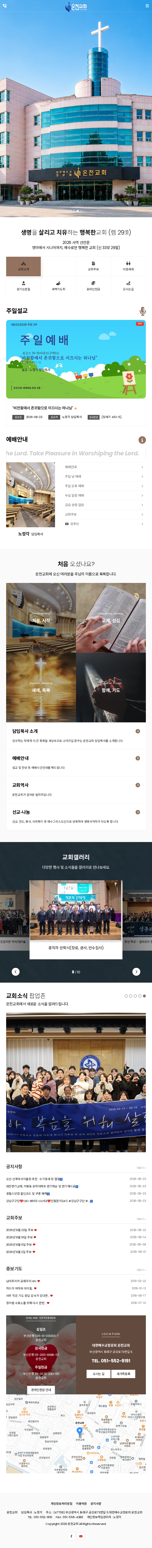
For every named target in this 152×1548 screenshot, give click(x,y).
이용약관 (81, 1504)
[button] (71, 211)
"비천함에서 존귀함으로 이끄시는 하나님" (42, 408)
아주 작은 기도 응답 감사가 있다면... (27, 1296)
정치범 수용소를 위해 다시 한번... (26, 1303)
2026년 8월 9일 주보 (19, 1245)
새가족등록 (43, 622)
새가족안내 (113, 622)
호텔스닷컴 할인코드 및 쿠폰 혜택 (26, 1194)
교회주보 (71, 514)
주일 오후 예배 (74, 486)
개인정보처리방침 (61, 1504)
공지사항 (95, 1504)
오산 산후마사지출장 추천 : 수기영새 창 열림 (33, 1179)
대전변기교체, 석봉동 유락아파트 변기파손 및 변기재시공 (40, 1186)
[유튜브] (81, 1536)
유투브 (74, 524)
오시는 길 (98, 1374)
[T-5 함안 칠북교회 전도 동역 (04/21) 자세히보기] (76, 1082)
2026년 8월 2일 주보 (19, 1252)
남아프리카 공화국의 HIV (21, 1281)
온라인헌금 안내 (41, 1390)
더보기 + (141, 1168)
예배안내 (71, 467)
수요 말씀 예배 (74, 495)
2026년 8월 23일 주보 (19, 1230)
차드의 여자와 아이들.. (19, 1288)
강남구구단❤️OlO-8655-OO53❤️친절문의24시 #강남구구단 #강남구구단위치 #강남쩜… (48, 1201)
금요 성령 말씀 (74, 505)
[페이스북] (71, 1536)
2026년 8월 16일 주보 (19, 1237)
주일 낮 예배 (73, 476)
